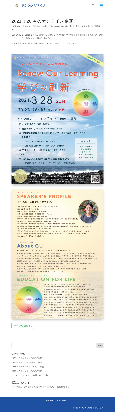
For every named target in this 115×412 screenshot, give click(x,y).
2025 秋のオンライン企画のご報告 (27, 358)
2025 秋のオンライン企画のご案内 (27, 362)
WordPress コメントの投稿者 (52, 387)
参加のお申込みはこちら (22, 325)
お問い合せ (61, 400)
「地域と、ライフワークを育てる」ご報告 (30, 375)
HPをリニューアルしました (24, 387)
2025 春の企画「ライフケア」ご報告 (28, 366)
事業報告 (49, 400)
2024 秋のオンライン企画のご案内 (27, 371)
